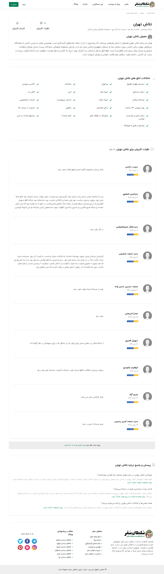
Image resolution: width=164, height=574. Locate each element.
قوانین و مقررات (94, 546)
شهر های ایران (95, 536)
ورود (23, 4)
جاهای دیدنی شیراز (64, 546)
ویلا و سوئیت (114, 4)
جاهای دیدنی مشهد (63, 539)
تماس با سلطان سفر (92, 553)
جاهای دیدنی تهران (64, 543)
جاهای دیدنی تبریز (64, 553)
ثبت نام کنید (69, 445)
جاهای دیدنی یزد (64, 557)
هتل (126, 4)
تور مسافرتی (98, 4)
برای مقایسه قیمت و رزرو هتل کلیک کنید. (128, 496)
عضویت (14, 4)
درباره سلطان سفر (93, 550)
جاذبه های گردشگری (92, 543)
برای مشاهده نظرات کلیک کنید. (139, 482)
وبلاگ (75, 4)
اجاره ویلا (97, 540)
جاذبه (85, 4)
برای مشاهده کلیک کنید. (53, 507)
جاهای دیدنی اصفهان (63, 550)
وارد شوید (81, 445)
